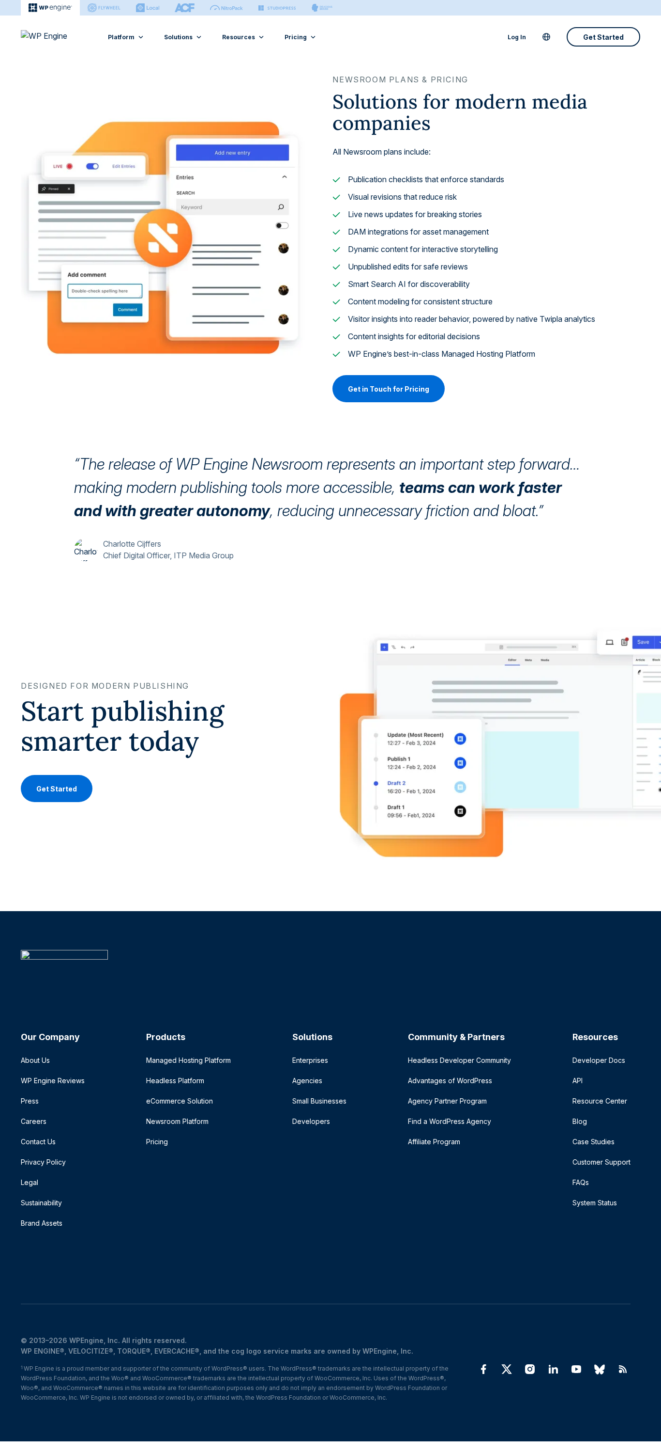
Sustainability (41, 1203)
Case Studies (593, 1141)
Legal (29, 1182)
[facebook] (483, 1369)
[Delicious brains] (322, 8)
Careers (33, 1121)
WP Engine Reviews (53, 1080)
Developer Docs (598, 1060)
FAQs (580, 1182)
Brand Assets (41, 1223)
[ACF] (184, 8)
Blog (579, 1121)
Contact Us (38, 1141)
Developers (311, 1121)
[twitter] (506, 1369)
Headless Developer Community (459, 1060)
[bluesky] (599, 1369)
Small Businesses (319, 1101)
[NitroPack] (226, 8)
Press (30, 1101)
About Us (35, 1060)
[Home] (326, 974)
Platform (121, 37)
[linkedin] (553, 1369)
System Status (594, 1203)
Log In (517, 37)
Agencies (307, 1080)
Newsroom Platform (177, 1121)
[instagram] (530, 1369)
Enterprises (310, 1060)
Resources (238, 37)
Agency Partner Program (447, 1101)
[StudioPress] (277, 8)
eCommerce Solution (179, 1101)
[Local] (147, 8)
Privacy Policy (43, 1162)
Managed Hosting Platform (188, 1060)
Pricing (296, 37)
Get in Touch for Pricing (388, 389)
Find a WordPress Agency (449, 1121)
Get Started (603, 37)
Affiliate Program (434, 1141)
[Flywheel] (104, 8)
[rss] (623, 1369)
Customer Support (601, 1162)
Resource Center (599, 1101)
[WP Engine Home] (57, 37)
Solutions (178, 37)
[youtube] (576, 1369)
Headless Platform (175, 1080)
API (577, 1080)
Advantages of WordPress (450, 1080)
